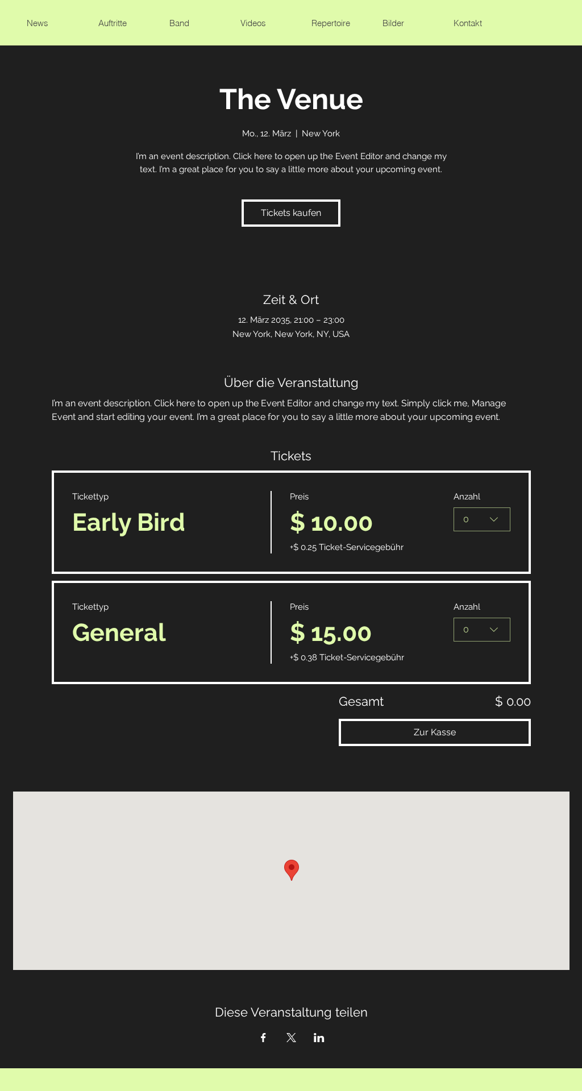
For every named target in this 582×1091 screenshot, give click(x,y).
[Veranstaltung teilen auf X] (291, 1037)
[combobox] (482, 519)
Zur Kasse (435, 732)
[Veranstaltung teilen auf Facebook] (263, 1037)
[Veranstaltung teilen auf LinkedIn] (319, 1037)
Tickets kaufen (291, 212)
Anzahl (467, 497)
